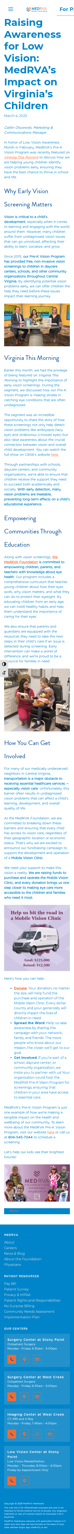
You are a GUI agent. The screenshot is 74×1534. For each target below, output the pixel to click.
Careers (10, 1248)
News (13, 1211)
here (50, 1132)
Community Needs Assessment (29, 1312)
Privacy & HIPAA (17, 1295)
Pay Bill (10, 1284)
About (9, 1242)
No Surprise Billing (19, 1306)
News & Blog (14, 1254)
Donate (20, 988)
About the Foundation (22, 1259)
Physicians (12, 1265)
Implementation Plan (21, 1317)
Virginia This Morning (21, 157)
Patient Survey (16, 1289)
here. (55, 454)
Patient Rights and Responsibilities (32, 1300)
